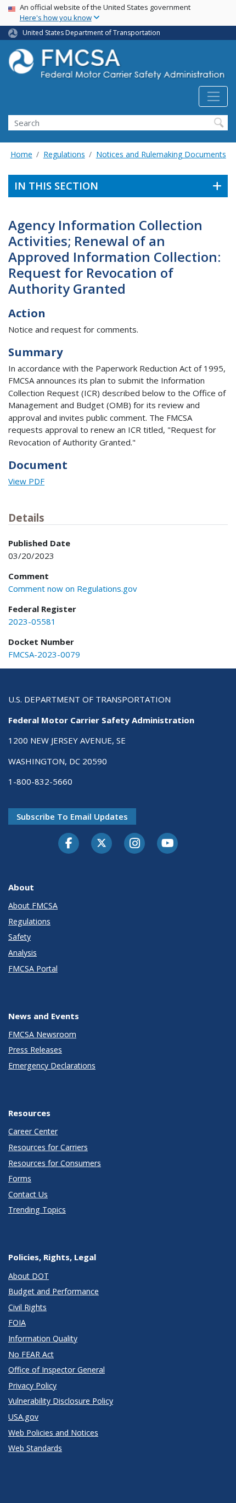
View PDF (26, 481)
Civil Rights (27, 1307)
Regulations (64, 154)
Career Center (33, 1131)
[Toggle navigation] (213, 96)
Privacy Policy (32, 1385)
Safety (19, 936)
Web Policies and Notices (53, 1432)
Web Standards (35, 1448)
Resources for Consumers (54, 1163)
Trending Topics (37, 1209)
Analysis (22, 952)
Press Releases (35, 1049)
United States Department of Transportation (91, 32)
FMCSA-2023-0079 (44, 654)
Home (21, 154)
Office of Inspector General (56, 1369)
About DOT (28, 1276)
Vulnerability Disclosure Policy (60, 1401)
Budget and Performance (53, 1291)
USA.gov (23, 1416)
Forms (19, 1178)
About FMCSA (33, 905)
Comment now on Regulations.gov (72, 588)
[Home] (118, 67)
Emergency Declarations (51, 1065)
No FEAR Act (31, 1354)
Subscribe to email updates (72, 816)
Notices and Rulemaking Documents (161, 154)
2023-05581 (32, 621)
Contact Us (28, 1194)
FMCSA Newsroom (42, 1034)
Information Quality (42, 1338)
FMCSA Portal (33, 968)
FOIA (17, 1322)
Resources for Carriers (48, 1147)
